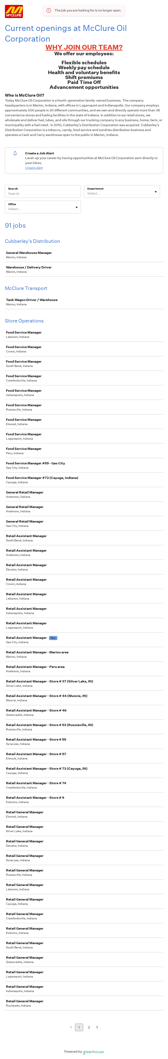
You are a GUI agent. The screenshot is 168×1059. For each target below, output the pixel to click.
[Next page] (97, 1027)
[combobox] (87, 193)
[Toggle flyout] (155, 191)
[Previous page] (71, 1027)
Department (95, 188)
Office (12, 204)
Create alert (34, 168)
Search (13, 188)
